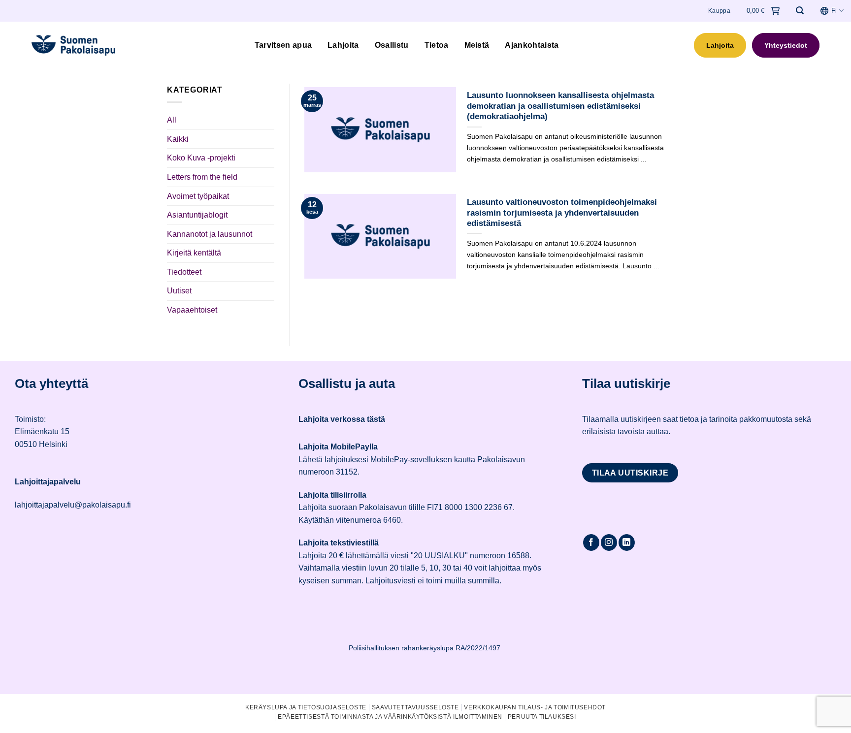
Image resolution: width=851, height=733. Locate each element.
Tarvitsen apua (283, 45)
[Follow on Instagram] (609, 542)
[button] (800, 10)
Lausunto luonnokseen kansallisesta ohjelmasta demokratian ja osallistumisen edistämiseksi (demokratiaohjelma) (560, 106)
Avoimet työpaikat (198, 196)
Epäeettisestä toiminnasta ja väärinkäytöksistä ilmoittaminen (390, 716)
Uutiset (179, 291)
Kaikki (178, 139)
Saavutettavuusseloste (415, 707)
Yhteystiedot (785, 45)
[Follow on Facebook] (591, 542)
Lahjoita (343, 45)
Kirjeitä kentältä (194, 253)
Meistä (477, 45)
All (171, 120)
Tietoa (437, 45)
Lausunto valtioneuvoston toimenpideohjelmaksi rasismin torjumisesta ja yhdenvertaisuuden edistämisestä (562, 212)
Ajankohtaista (531, 45)
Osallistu (392, 45)
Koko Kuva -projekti (201, 158)
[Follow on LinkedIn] (627, 542)
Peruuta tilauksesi (542, 716)
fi (834, 10)
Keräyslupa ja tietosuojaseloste (305, 707)
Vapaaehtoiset (192, 310)
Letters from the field (202, 177)
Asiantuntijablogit (197, 215)
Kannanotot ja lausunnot (209, 234)
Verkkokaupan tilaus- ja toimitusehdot (535, 707)
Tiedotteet (184, 272)
